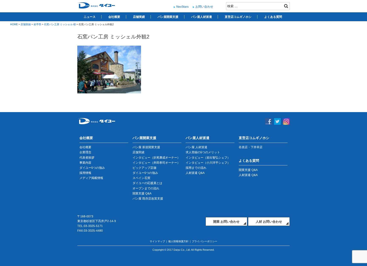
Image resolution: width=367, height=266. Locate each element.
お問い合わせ (204, 6)
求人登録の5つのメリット (203, 152)
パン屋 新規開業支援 (146, 147)
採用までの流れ (196, 167)
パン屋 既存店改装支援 (148, 198)
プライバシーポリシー (204, 241)
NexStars (182, 6)
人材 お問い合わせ (269, 221)
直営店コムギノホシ (238, 16)
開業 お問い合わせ (226, 221)
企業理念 (85, 152)
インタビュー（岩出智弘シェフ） (208, 157)
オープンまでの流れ (146, 188)
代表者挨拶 (86, 157)
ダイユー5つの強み (92, 167)
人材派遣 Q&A (195, 173)
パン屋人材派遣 (201, 16)
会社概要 (114, 16)
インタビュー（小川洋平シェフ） (208, 162)
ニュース (90, 16)
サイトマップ (157, 241)
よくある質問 (273, 16)
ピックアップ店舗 (144, 167)
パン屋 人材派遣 (196, 147)
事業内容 (85, 162)
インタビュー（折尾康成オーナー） (156, 157)
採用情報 (85, 173)
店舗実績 (139, 16)
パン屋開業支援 (168, 16)
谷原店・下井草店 (251, 147)
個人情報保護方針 (178, 241)
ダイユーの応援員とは (147, 183)
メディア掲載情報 (91, 178)
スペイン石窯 (141, 178)
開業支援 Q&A (142, 193)
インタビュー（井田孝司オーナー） (156, 162)
